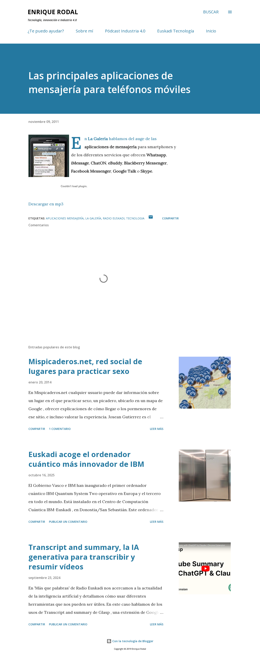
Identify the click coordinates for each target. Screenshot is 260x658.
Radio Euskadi (114, 218)
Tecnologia (135, 218)
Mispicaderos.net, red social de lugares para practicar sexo (85, 366)
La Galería (98, 138)
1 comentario (60, 429)
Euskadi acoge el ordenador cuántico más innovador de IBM (86, 459)
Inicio (211, 31)
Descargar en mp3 (45, 203)
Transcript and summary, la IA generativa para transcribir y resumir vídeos (83, 557)
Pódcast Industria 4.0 (125, 31)
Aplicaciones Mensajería (65, 218)
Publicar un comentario (68, 522)
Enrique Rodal (53, 12)
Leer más (156, 429)
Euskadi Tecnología (175, 31)
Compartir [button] (170, 218)
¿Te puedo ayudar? (46, 31)
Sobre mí (84, 31)
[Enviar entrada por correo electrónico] (150, 218)
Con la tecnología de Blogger (132, 641)
